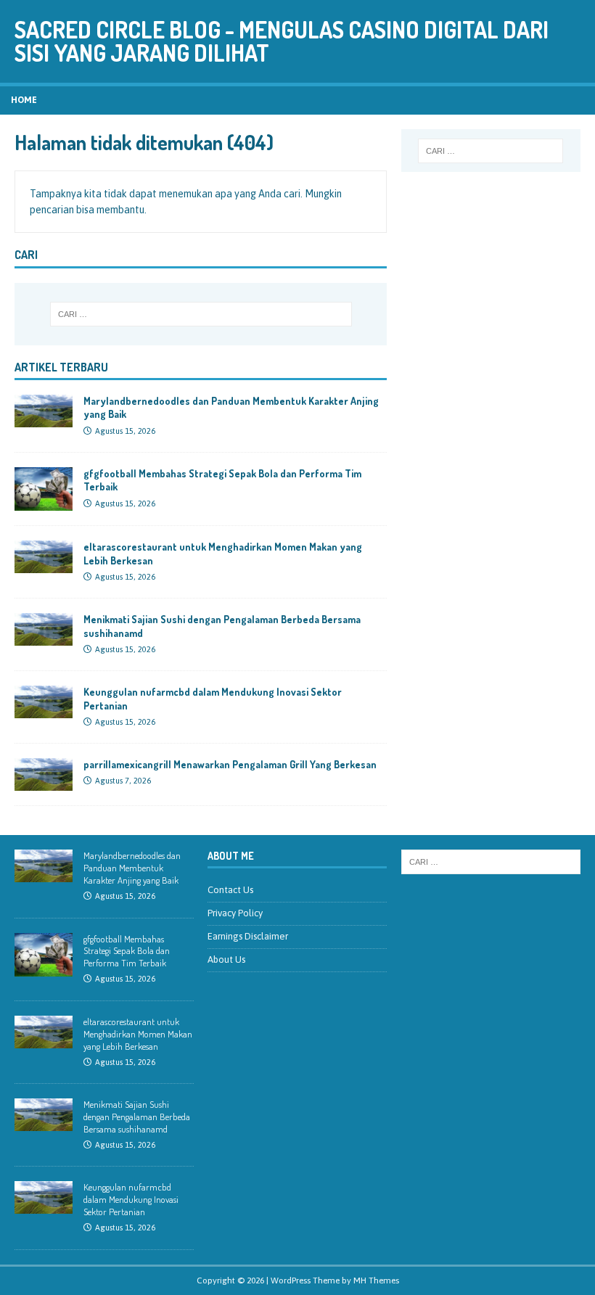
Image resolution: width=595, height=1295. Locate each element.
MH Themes (376, 1280)
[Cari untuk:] (201, 314)
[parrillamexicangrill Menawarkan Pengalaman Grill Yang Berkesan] (44, 783)
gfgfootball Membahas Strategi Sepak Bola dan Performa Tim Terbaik (126, 951)
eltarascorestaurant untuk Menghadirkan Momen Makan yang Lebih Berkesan (137, 1034)
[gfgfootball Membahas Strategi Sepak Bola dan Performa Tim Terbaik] (44, 503)
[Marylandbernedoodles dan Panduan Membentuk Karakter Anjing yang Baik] (44, 419)
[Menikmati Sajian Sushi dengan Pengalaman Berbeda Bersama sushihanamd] (44, 638)
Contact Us (230, 889)
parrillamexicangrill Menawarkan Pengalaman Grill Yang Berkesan (230, 764)
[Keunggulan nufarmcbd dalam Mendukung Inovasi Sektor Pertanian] (44, 710)
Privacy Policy (235, 913)
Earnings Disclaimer (248, 936)
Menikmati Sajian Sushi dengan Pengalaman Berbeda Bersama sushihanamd (136, 1116)
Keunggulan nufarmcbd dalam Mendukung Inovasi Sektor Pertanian (130, 1199)
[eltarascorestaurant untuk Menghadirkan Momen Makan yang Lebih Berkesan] (44, 565)
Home (24, 100)
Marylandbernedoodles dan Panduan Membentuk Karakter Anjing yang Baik (132, 868)
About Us (226, 959)
